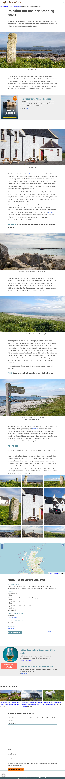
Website (10, 759)
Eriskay (50, 212)
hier (27, 108)
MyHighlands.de (4, 6)
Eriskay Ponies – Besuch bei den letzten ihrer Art (52, 703)
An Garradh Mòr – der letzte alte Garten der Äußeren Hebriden (10, 703)
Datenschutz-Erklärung (31, 778)
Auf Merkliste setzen (14, 632)
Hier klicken (11, 628)
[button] (3, 775)
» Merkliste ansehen (51, 632)
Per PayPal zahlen (26, 660)
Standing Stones (34, 174)
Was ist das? (13, 617)
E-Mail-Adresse (13, 754)
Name (10, 749)
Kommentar (12, 723)
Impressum (20, 778)
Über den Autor (43, 778)
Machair (35, 429)
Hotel (19, 6)
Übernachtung (13, 6)
